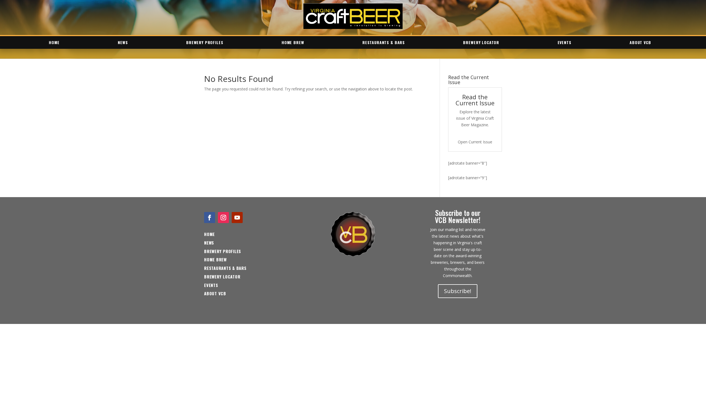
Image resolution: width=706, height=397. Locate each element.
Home (54, 42)
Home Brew (293, 42)
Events (564, 42)
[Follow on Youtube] (237, 217)
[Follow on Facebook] (209, 217)
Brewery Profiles (204, 42)
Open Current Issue (475, 141)
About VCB (640, 42)
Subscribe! (457, 291)
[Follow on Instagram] (223, 217)
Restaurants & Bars (383, 42)
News (123, 42)
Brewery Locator (481, 42)
